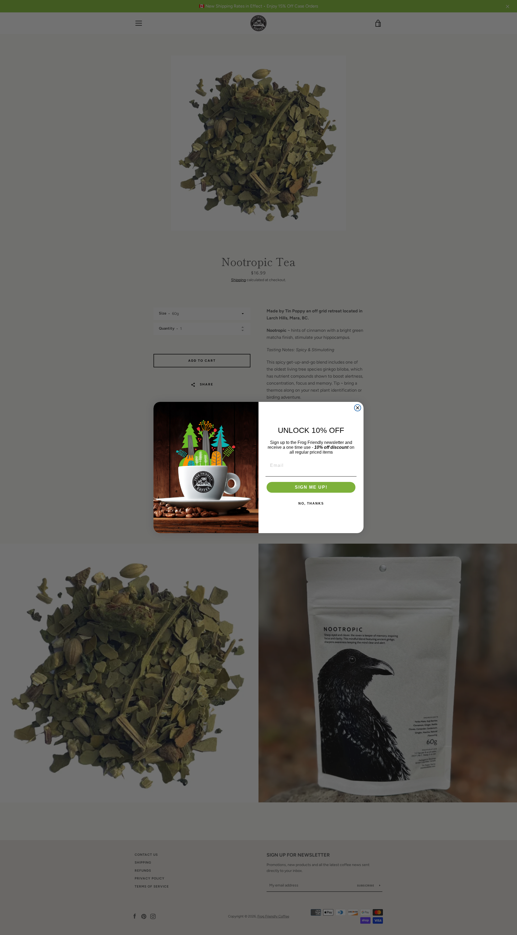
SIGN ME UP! (311, 487)
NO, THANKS (311, 503)
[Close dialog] (357, 408)
